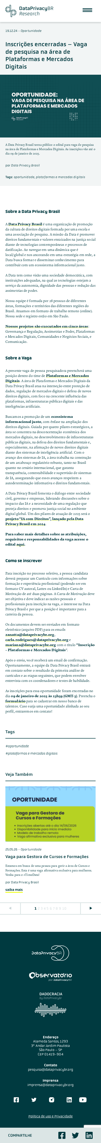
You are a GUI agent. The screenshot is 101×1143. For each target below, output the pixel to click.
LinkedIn (69, 1100)
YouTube (83, 1100)
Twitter (75, 1135)
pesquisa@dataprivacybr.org (50, 1069)
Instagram (51, 1100)
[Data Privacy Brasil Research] (29, 11)
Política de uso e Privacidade (50, 1116)
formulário (15, 701)
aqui (20, 544)
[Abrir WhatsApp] (88, 1130)
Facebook (62, 1135)
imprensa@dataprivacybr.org (50, 1085)
